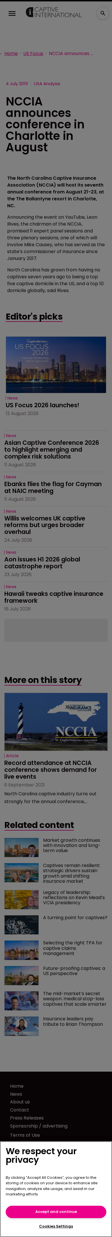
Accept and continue (56, 1211)
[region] (56, 1189)
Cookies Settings (56, 1226)
